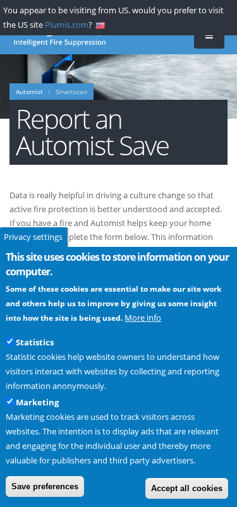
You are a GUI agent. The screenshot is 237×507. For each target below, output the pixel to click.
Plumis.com (66, 24)
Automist (29, 92)
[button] (209, 36)
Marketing (37, 402)
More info (143, 317)
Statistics (35, 342)
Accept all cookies (186, 488)
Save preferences (44, 486)
